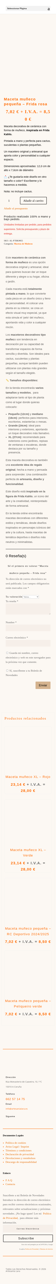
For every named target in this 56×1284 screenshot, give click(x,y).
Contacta (10, 1184)
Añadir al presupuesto (16, 208)
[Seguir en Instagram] (14, 1121)
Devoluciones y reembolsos (20, 1158)
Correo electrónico (17, 637)
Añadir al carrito (33, 200)
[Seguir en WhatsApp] (33, 1121)
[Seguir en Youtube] (20, 1121)
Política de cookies (16, 1142)
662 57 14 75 (15, 1099)
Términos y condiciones (19, 1150)
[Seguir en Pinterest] (26, 1121)
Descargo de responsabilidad (21, 1162)
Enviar (43, 685)
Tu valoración (14, 596)
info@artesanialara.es (17, 1108)
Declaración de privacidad (20, 1154)
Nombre (11, 622)
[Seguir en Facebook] (8, 1121)
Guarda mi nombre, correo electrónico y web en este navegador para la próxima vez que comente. (28, 657)
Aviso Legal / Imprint (17, 1146)
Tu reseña (12, 601)
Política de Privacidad (31, 1249)
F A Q (9, 1180)
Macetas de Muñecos (23, 244)
